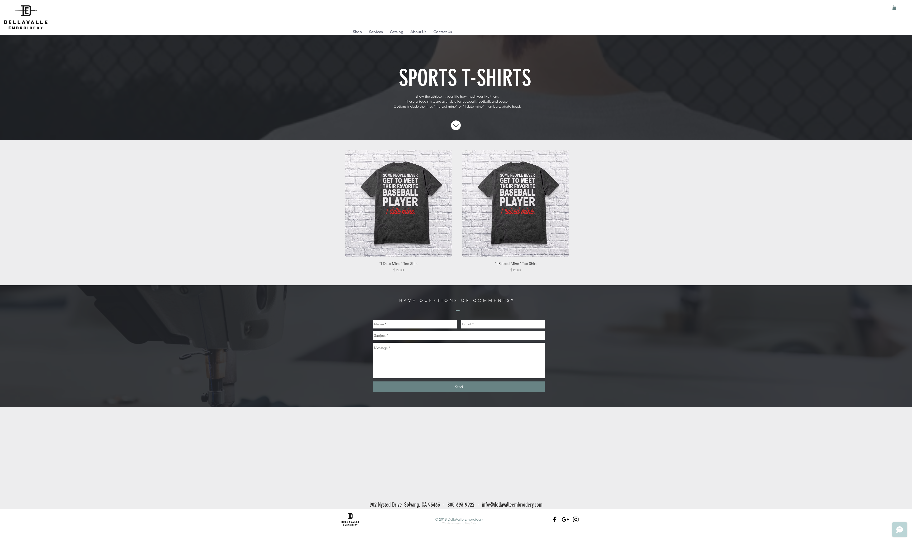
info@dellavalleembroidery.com (512, 504)
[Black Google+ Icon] (565, 519)
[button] (894, 7)
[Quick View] (398, 203)
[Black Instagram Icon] (576, 519)
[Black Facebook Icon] (555, 519)
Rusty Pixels (470, 523)
